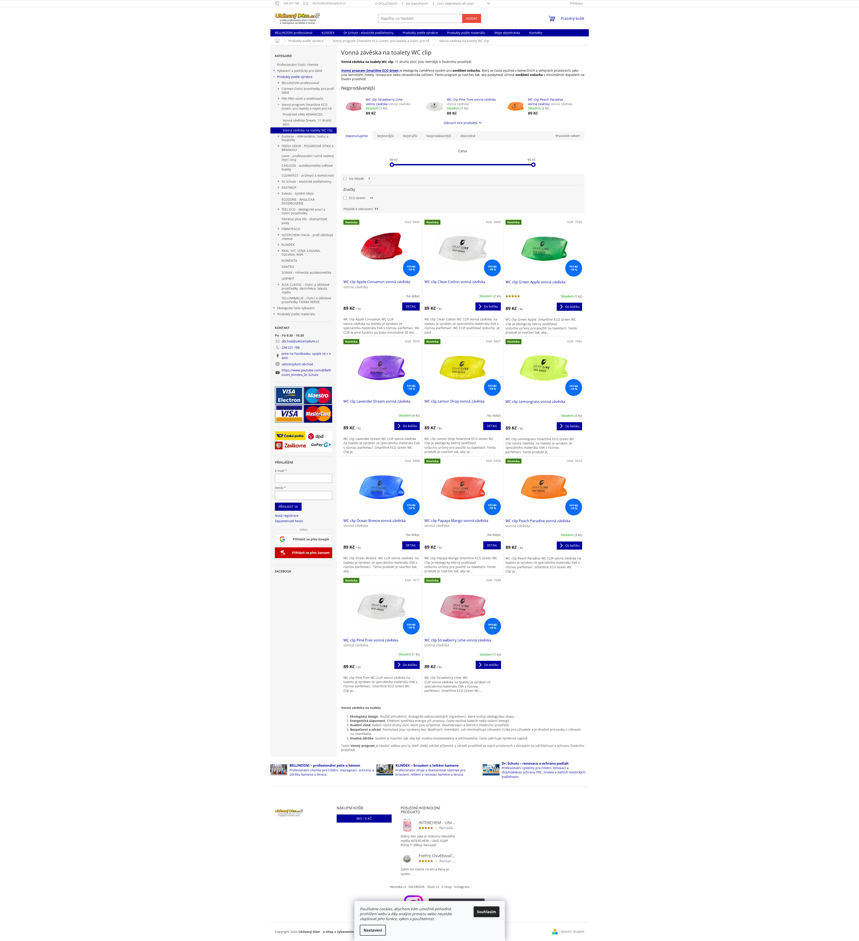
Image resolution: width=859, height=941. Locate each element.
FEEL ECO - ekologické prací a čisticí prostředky (303, 211)
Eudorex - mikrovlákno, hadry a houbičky (305, 138)
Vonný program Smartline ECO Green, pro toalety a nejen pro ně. (307, 106)
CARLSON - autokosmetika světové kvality (307, 167)
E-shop (447, 887)
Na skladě (359, 178)
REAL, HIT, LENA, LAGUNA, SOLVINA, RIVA (301, 253)
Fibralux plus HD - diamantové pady (304, 221)
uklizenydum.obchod (297, 364)
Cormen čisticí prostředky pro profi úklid (308, 91)
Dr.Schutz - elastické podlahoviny (306, 181)
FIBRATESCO (291, 229)
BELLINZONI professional (300, 83)
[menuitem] (293, 32)
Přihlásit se (288, 506)
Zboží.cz (433, 887)
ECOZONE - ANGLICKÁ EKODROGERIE (298, 201)
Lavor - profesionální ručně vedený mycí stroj (308, 158)
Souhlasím (486, 911)
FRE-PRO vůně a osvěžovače (302, 98)
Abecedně (467, 136)
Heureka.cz (398, 887)
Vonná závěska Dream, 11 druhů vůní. (307, 122)
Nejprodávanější (438, 136)
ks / (364, 818)
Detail (411, 306)
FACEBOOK (417, 887)
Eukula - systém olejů (298, 193)
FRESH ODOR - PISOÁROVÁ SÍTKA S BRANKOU (307, 148)
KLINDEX (288, 244)
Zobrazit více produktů (460, 123)
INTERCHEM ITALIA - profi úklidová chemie (307, 237)
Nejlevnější (385, 136)
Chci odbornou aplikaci (455, 4)
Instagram (461, 887)
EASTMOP (289, 187)
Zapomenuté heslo (289, 521)
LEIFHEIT (288, 278)
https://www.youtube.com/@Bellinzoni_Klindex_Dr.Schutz (306, 372)
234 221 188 (291, 347)
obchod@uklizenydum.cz (300, 341)
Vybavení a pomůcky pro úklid (299, 71)
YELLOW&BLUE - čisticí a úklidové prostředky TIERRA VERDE (306, 300)
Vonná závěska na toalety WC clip (308, 130)
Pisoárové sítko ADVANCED (302, 114)
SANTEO (288, 266)
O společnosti (386, 4)
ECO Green (361, 198)
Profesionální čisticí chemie (297, 64)
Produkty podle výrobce (294, 77)
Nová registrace (286, 515)
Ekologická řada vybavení (296, 308)
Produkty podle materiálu (296, 314)
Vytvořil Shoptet (572, 931)
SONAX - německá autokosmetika (306, 272)
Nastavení (373, 930)
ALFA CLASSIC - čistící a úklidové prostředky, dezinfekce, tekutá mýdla (305, 288)
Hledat (471, 18)
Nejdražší (410, 136)
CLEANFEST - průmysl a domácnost (308, 175)
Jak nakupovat (417, 4)
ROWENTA (289, 260)
